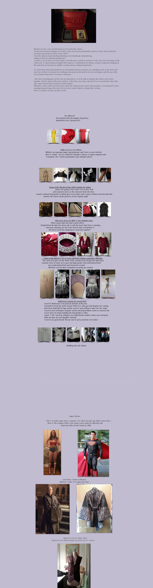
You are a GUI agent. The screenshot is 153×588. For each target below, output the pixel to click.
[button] (53, 136)
